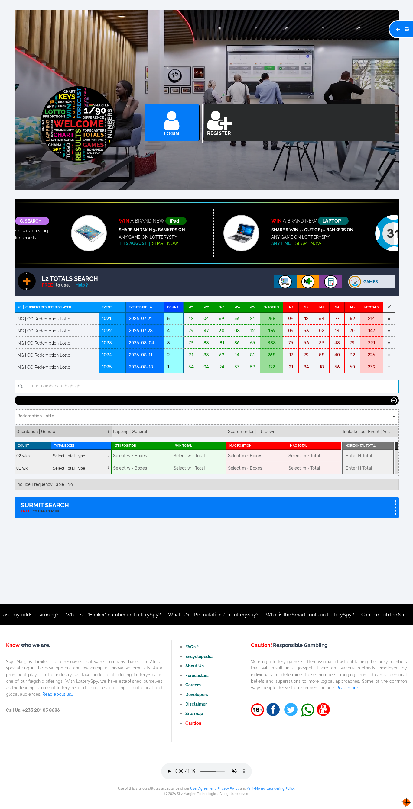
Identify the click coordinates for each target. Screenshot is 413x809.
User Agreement (203, 788)
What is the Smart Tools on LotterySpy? (285, 615)
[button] (206, 417)
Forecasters (197, 675)
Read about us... (58, 694)
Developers (196, 694)
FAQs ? (192, 646)
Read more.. (348, 687)
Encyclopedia (199, 656)
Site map (194, 713)
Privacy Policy (228, 788)
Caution (193, 723)
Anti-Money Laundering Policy (270, 788)
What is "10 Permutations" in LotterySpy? (188, 615)
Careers (193, 684)
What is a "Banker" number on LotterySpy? (88, 615)
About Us (194, 665)
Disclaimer (196, 704)
